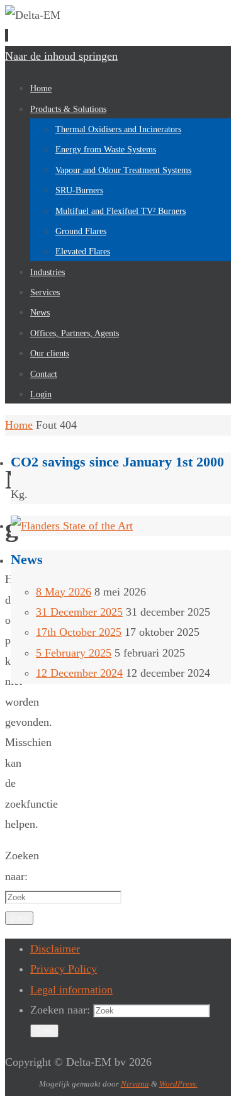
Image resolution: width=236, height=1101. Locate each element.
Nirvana (135, 1083)
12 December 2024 (79, 673)
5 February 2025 (73, 652)
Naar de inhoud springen (61, 56)
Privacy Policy (63, 969)
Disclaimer (55, 948)
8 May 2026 (63, 591)
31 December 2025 (79, 612)
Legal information (71, 989)
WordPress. (178, 1083)
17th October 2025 (78, 632)
